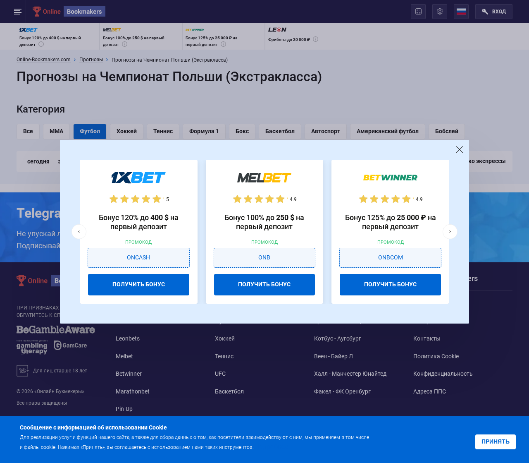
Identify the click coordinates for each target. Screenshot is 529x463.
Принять (495, 441)
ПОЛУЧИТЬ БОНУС (138, 284)
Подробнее (271, 447)
